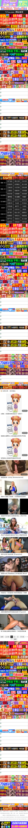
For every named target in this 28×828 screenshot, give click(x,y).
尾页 (15, 639)
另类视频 (24, 190)
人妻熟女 (9, 190)
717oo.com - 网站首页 (14, 12)
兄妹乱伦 (17, 218)
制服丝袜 (17, 190)
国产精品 (9, 181)
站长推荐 (3, 195)
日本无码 (24, 181)
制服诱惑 (24, 215)
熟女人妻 (17, 212)
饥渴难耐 (17, 193)
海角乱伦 (17, 215)
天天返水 (24, 203)
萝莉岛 (24, 209)
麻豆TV (17, 206)
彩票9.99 (9, 203)
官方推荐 (3, 201)
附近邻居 (9, 193)
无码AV (3, 207)
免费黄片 (24, 212)
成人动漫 (24, 184)
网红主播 (17, 181)
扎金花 (17, 203)
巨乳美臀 (24, 187)
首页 (2, 636)
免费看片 (3, 220)
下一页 (22, 636)
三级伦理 (9, 187)
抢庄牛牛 (17, 200)
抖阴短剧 (17, 222)
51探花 (24, 206)
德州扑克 (24, 200)
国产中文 (9, 218)
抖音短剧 (9, 206)
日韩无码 (24, 222)
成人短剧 (24, 218)
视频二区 (3, 189)
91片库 (10, 209)
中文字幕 (17, 187)
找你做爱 (24, 193)
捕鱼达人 (9, 200)
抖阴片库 (3, 214)
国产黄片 (9, 212)
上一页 (7, 636)
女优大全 (17, 209)
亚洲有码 (9, 184)
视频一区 (3, 182)
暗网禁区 (9, 215)
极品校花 (9, 222)
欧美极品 (17, 184)
